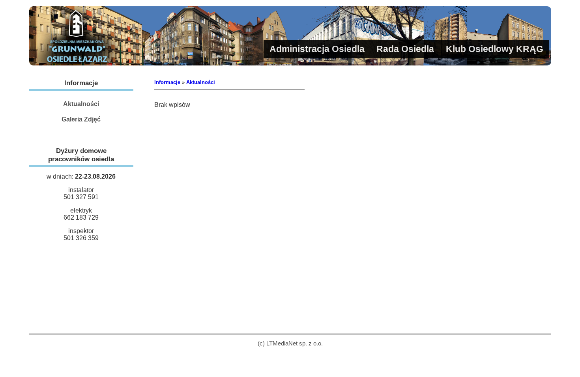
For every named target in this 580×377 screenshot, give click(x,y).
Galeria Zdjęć (81, 119)
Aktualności (81, 104)
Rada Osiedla (405, 49)
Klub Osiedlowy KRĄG (494, 49)
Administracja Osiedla (317, 49)
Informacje (167, 82)
